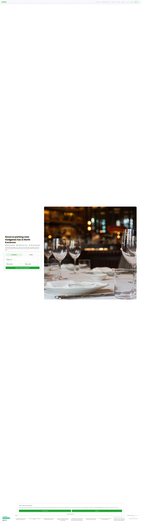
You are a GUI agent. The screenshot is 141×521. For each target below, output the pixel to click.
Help (128, 1)
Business (113, 1)
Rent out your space (106, 1)
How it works (98, 1)
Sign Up (136, 1)
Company (123, 1)
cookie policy (100, 507)
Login (131, 1)
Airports (118, 1)
